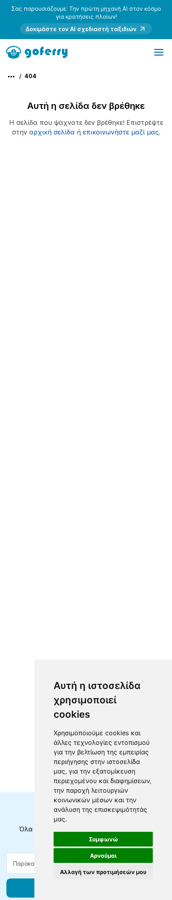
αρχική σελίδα (52, 132)
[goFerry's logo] (39, 51)
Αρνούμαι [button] (103, 855)
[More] (11, 76)
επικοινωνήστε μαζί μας (121, 132)
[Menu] (159, 52)
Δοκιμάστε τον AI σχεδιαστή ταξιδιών (81, 29)
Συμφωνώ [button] (103, 839)
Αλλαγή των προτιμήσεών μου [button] (103, 871)
